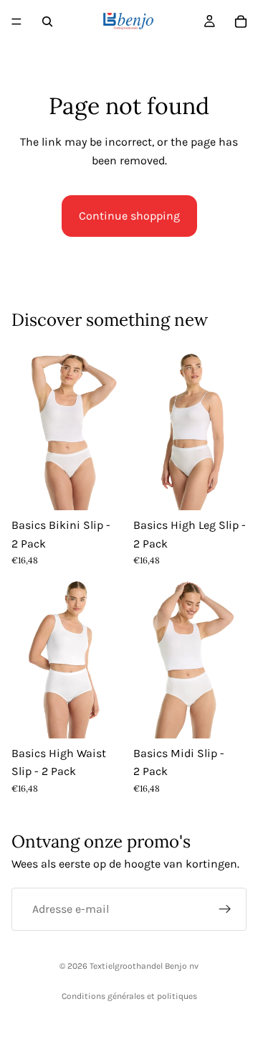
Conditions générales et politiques (129, 996)
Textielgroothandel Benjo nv (144, 966)
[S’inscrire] (225, 908)
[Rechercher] (47, 21)
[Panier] (241, 21)
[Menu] (16, 21)
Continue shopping (129, 215)
